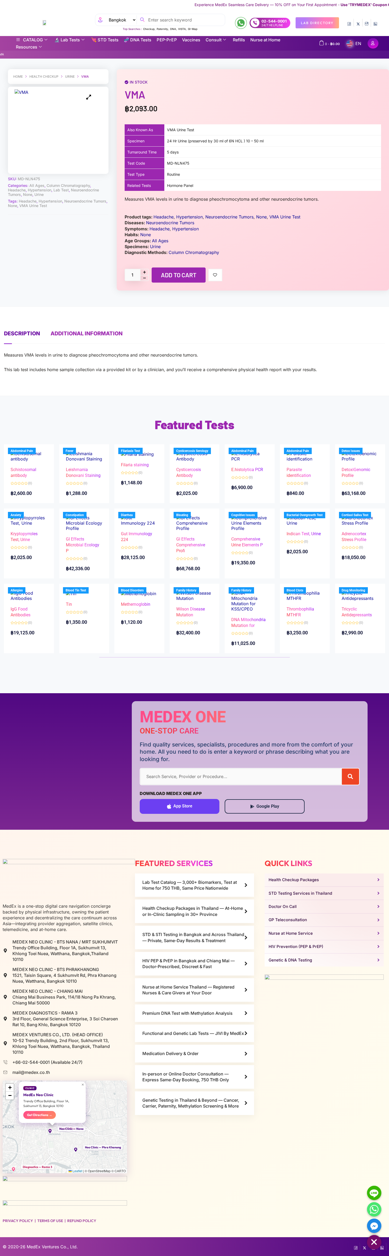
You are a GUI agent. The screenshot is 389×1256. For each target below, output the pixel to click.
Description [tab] (22, 333)
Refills (239, 39)
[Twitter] (358, 23)
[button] (52, 1131)
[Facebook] (349, 23)
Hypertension (39, 190)
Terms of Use (50, 1220)
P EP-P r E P (167, 39)
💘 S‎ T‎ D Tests (105, 39)
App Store (182, 806)
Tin (69, 604)
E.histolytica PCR (247, 469)
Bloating (182, 515)
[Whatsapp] (374, 1209)
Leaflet (77, 1171)
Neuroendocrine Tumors (85, 201)
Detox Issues (351, 451)
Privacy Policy (18, 1220)
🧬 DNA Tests (137, 39)
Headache (17, 190)
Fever (69, 451)
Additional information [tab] (87, 333)
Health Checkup (43, 76)
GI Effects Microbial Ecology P (82, 545)
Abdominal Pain (22, 451)
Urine (70, 76)
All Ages (36, 185)
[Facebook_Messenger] (374, 1226)
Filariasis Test (130, 451)
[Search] (350, 776)
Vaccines (191, 39)
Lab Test (61, 190)
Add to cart (178, 275)
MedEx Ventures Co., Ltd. (52, 1246)
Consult (213, 39)
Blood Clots (295, 590)
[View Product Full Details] (29, 455)
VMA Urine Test (33, 205)
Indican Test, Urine (304, 533)
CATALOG (33, 39)
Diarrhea (127, 515)
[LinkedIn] (375, 23)
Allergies (17, 590)
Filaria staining (135, 464)
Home (18, 76)
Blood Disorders (132, 590)
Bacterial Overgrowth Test (305, 515)
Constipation (75, 515)
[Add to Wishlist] (215, 275)
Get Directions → (39, 1115)
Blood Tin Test (76, 590)
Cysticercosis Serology (192, 451)
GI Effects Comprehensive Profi (190, 545)
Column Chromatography (68, 185)
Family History (186, 590)
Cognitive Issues (243, 515)
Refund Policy (81, 1220)
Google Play (267, 806)
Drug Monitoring (353, 590)
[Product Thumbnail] (88, 97)
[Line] (374, 1193)
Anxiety (16, 515)
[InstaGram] (366, 23)
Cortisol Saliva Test (355, 515)
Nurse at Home (265, 39)
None (27, 194)
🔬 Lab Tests (67, 39)
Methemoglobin (135, 604)
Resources (26, 47)
